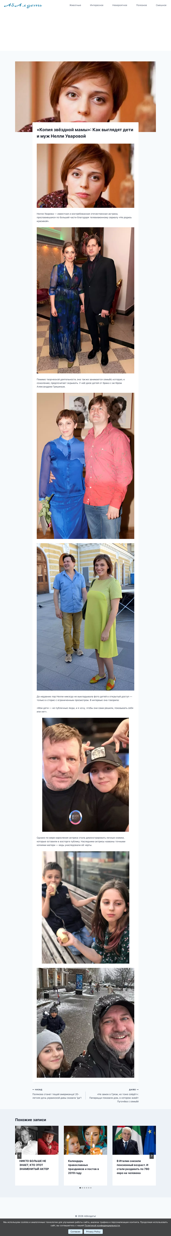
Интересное (96, 5)
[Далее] (151, 1155)
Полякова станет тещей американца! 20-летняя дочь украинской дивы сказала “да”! (56, 1094)
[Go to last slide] (19, 1155)
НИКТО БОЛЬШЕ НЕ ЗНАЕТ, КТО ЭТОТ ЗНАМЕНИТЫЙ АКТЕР (34, 1165)
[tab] (80, 1187)
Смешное (161, 5)
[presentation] (37, 1140)
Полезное (141, 5)
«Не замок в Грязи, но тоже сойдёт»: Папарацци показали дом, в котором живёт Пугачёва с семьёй (114, 1096)
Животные (75, 5)
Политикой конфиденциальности (102, 1225)
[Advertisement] (85, 30)
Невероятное (119, 5)
